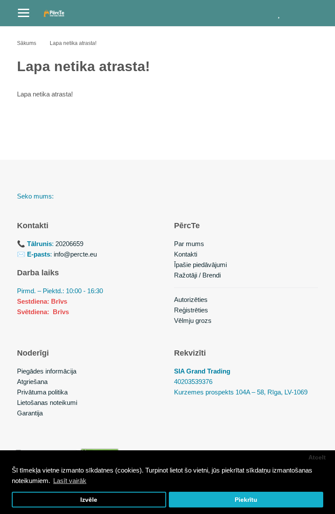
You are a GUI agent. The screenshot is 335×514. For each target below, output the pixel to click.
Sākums (26, 43)
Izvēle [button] (88, 500)
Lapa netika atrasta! (73, 43)
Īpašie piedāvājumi (200, 264)
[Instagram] (112, 196)
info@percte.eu (75, 254)
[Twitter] (91, 196)
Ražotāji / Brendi (197, 275)
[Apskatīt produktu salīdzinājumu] (257, 13)
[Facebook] (70, 196)
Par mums (189, 243)
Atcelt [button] (317, 457)
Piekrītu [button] (246, 500)
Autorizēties (191, 299)
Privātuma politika (42, 392)
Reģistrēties (191, 310)
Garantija (30, 413)
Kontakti (185, 254)
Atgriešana (32, 381)
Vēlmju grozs (193, 320)
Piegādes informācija (46, 371)
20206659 (69, 243)
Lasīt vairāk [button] (69, 480)
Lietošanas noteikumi (47, 402)
